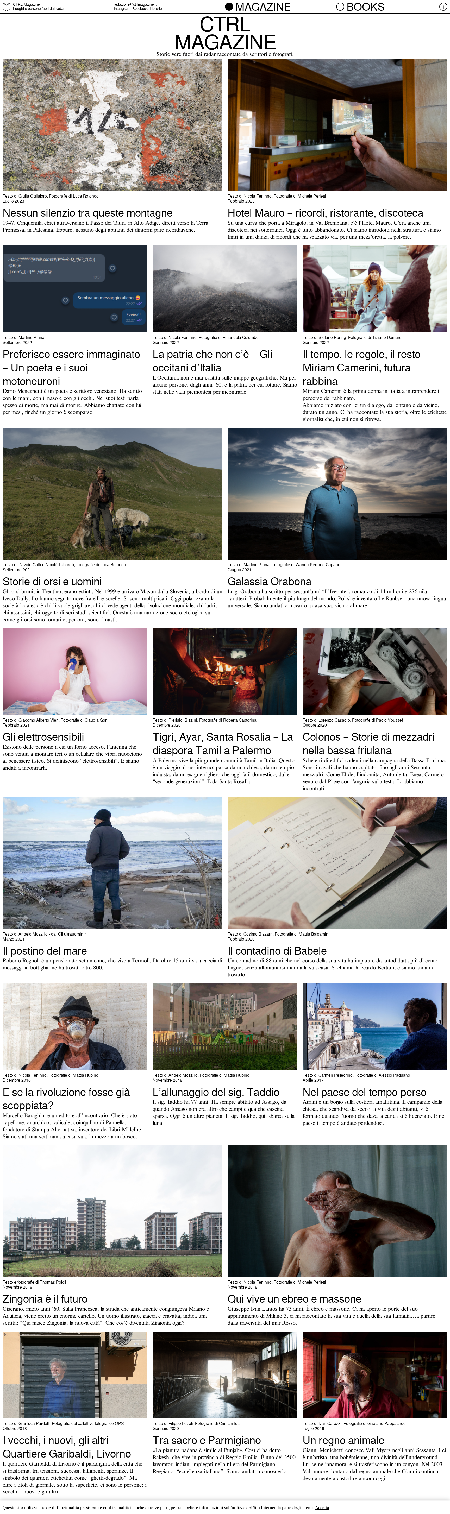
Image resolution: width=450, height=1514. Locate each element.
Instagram (122, 9)
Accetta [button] (322, 1507)
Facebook (140, 9)
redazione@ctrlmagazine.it (135, 5)
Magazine (263, 7)
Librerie (156, 9)
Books (366, 7)
